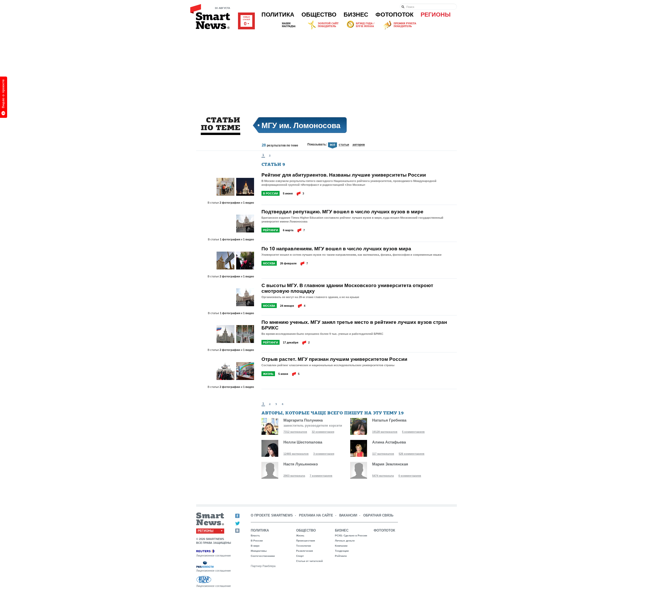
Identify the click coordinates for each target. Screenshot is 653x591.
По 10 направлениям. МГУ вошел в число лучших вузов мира (336, 248)
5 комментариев (413, 431)
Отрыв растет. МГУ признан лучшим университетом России (334, 359)
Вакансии (348, 515)
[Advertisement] (326, 68)
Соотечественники (263, 556)
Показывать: (317, 144)
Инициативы (259, 550)
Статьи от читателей (309, 561)
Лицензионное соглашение (213, 555)
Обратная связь (378, 515)
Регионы (436, 14)
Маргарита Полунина (303, 420)
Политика (277, 14)
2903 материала (294, 475)
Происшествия (305, 540)
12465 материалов (296, 453)
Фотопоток (394, 14)
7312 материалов (295, 431)
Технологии (303, 545)
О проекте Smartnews (272, 515)
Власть (255, 535)
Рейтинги (270, 230)
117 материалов (383, 453)
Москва (269, 263)
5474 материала (383, 475)
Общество (319, 14)
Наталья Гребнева (389, 420)
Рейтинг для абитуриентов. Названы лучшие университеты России (343, 175)
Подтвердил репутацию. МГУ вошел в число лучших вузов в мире (342, 211)
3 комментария (323, 453)
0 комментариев (409, 475)
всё (332, 144)
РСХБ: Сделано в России (351, 535)
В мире (255, 545)
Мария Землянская (390, 464)
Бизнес (356, 14)
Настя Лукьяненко (300, 464)
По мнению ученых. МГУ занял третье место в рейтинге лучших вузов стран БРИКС (354, 324)
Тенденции (342, 550)
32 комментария (323, 431)
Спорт (300, 556)
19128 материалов (384, 431)
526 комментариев (411, 453)
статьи (344, 144)
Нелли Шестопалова (302, 442)
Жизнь (268, 373)
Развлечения (304, 550)
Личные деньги (345, 540)
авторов (359, 144)
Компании (341, 545)
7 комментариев (321, 475)
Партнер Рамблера (263, 566)
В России (270, 193)
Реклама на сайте (316, 515)
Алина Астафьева (389, 442)
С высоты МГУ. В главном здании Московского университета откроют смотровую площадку (347, 288)
